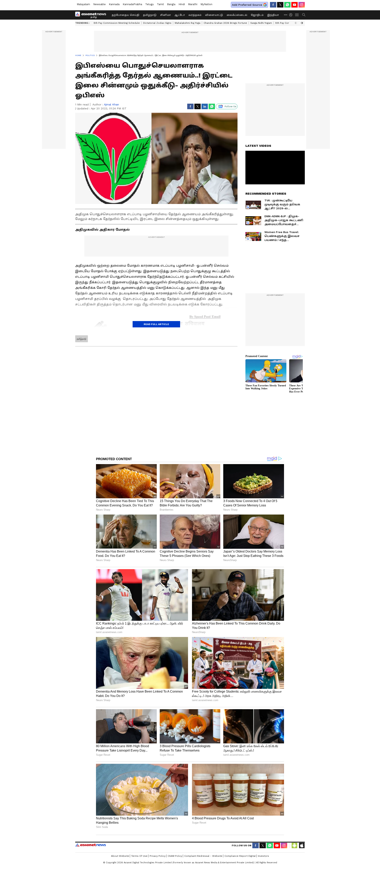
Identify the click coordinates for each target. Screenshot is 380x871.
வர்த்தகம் (194, 15)
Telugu (149, 4)
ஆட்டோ (179, 15)
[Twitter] (280, 5)
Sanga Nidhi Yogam (261, 23)
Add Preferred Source (247, 4)
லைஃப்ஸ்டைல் (237, 15)
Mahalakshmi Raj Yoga (187, 23)
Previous (296, 23)
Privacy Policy (157, 856)
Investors (263, 856)
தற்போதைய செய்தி (125, 15)
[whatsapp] (287, 5)
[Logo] (92, 14)
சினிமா (165, 15)
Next (302, 23)
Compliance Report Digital (240, 856)
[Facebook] (273, 5)
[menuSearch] (303, 14)
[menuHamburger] (297, 15)
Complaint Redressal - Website (203, 856)
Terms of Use (139, 856)
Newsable (99, 4)
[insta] (301, 5)
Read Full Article (156, 324)
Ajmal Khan (111, 104)
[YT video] (294, 5)
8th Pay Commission (287, 23)
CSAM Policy (175, 856)
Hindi (182, 4)
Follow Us (230, 106)
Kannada (114, 4)
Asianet (90, 845)
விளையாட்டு (214, 15)
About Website (120, 856)
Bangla (171, 4)
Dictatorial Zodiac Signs (157, 23)
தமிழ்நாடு (150, 15)
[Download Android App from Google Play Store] (294, 845)
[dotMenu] (286, 15)
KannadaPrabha (132, 4)
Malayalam (83, 4)
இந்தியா (273, 15)
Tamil (160, 4)
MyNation (206, 4)
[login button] (291, 14)
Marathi (192, 4)
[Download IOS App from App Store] (301, 845)
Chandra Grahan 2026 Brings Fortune (225, 23)
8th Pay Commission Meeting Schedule (117, 23)
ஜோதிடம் (257, 15)
